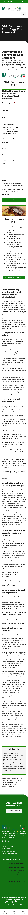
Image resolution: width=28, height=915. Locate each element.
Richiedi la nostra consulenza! (14, 277)
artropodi (6, 763)
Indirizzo (5, 142)
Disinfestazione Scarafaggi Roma (16, 881)
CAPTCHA (5, 194)
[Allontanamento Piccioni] (14, 131)
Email (4, 117)
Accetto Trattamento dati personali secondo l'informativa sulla (14, 184)
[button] (18, 14)
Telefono (5, 110)
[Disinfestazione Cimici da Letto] (14, 135)
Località (4, 154)
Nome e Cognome (8, 103)
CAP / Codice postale (8, 161)
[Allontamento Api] (14, 129)
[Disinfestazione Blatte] (14, 133)
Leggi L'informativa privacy (11, 897)
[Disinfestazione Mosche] (14, 139)
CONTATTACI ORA (14, 811)
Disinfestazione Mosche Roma (15, 867)
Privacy (5, 180)
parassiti (15, 761)
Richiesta (6, 164)
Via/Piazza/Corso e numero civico (11, 148)
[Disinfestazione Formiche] (14, 137)
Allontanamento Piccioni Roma (15, 870)
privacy (21, 185)
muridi (12, 763)
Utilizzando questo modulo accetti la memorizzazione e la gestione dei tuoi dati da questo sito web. (13, 189)
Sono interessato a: (8, 124)
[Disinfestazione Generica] (14, 127)
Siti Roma (21, 905)
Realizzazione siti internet (11, 903)
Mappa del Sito (18, 899)
